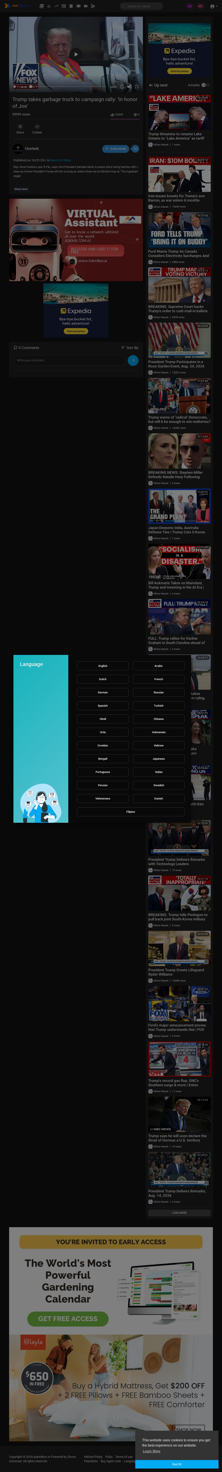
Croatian (103, 745)
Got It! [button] (177, 1464)
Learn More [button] (151, 1451)
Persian (103, 785)
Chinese (159, 719)
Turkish (158, 705)
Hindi (103, 719)
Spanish (103, 705)
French (158, 679)
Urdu (103, 732)
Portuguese (103, 772)
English (102, 666)
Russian (159, 692)
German (103, 692)
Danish (158, 798)
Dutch (102, 679)
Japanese (159, 758)
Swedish (158, 785)
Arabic (159, 666)
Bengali (102, 758)
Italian (159, 772)
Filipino (130, 811)
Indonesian (159, 732)
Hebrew (159, 745)
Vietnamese (102, 798)
